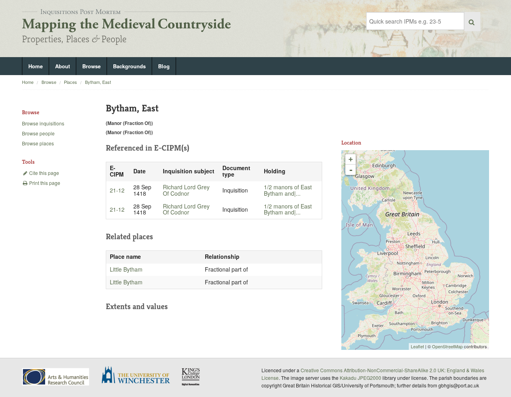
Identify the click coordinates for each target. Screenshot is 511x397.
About (62, 66)
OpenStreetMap (447, 346)
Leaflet (417, 346)
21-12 (117, 190)
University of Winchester (139, 375)
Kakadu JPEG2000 (360, 377)
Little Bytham (126, 269)
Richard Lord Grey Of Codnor (186, 190)
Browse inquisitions (43, 123)
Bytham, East (98, 82)
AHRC (56, 376)
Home (35, 66)
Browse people (38, 133)
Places (70, 82)
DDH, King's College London (191, 376)
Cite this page (43, 172)
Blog (164, 66)
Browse (91, 66)
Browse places (38, 143)
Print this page (44, 182)
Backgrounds (129, 66)
